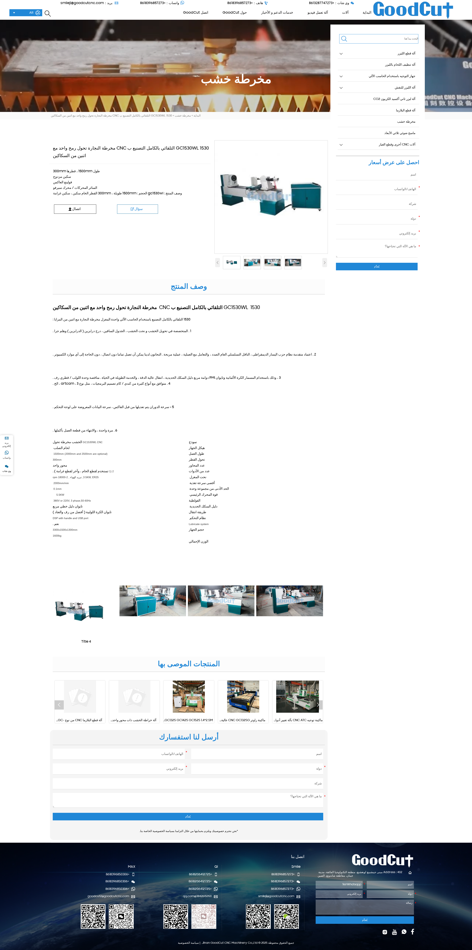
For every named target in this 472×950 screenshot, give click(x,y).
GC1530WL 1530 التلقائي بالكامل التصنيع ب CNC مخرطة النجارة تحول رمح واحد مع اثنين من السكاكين (111, 115)
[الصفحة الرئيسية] (413, 10)
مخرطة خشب (183, 115)
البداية (197, 115)
